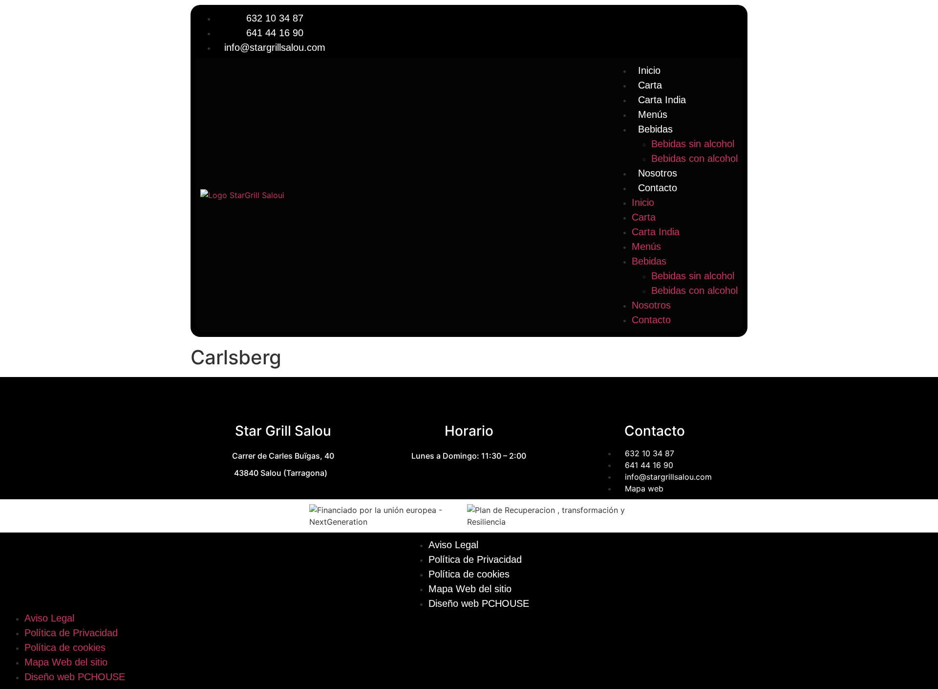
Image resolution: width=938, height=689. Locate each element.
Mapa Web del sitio (470, 588)
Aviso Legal (453, 544)
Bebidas (655, 129)
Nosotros (657, 173)
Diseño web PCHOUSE (478, 603)
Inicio (649, 70)
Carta (650, 85)
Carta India (662, 99)
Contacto (657, 187)
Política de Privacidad (475, 559)
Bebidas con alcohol (694, 158)
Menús (652, 114)
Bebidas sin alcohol (692, 143)
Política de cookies (469, 574)
